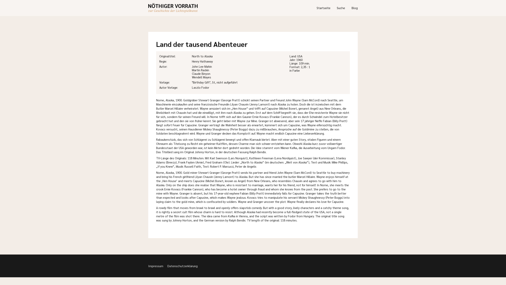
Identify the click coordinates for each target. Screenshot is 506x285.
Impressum (155, 266)
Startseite (323, 8)
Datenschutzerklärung (182, 266)
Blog (354, 8)
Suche (341, 8)
